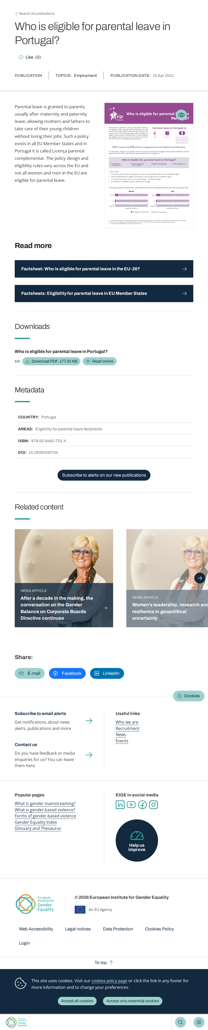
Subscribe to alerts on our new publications (104, 475)
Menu (199, 1022)
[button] (30, 673)
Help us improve (136, 847)
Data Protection (118, 929)
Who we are (127, 722)
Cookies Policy (159, 929)
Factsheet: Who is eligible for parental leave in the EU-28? (80, 268)
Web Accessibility (36, 929)
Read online (102, 361)
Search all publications (37, 13)
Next (199, 578)
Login (24, 943)
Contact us (26, 744)
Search (180, 1022)
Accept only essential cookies (132, 1001)
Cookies (192, 695)
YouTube (131, 804)
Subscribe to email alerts (40, 713)
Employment (85, 75)
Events (122, 741)
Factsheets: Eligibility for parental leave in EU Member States (84, 293)
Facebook (142, 804)
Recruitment (128, 728)
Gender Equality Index (36, 822)
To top (101, 962)
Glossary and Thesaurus (38, 828)
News (121, 734)
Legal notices (78, 929)
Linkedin (120, 804)
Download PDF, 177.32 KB (54, 361)
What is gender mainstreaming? (45, 803)
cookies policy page (109, 981)
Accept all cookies (77, 1001)
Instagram (153, 804)
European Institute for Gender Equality (16, 1022)
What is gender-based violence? (45, 810)
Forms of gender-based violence (45, 816)
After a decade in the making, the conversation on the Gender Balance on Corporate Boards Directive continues (57, 608)
